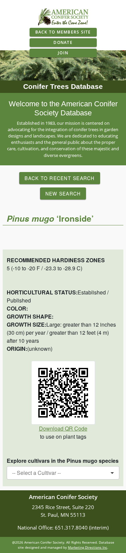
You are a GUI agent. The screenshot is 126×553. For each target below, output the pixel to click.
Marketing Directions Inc (87, 547)
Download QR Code (63, 428)
